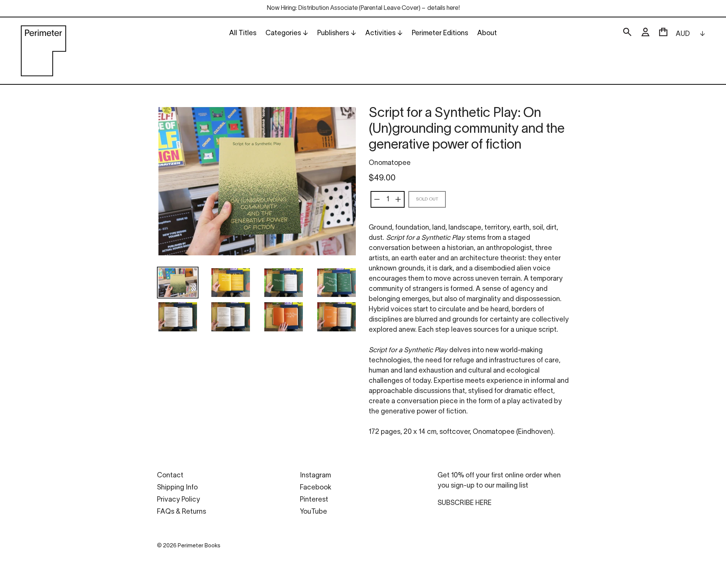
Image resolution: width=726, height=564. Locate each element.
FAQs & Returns (181, 512)
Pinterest (314, 500)
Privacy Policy (178, 500)
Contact (170, 475)
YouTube (313, 512)
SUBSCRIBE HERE (464, 503)
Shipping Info (177, 488)
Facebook (315, 488)
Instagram (315, 475)
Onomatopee (390, 163)
